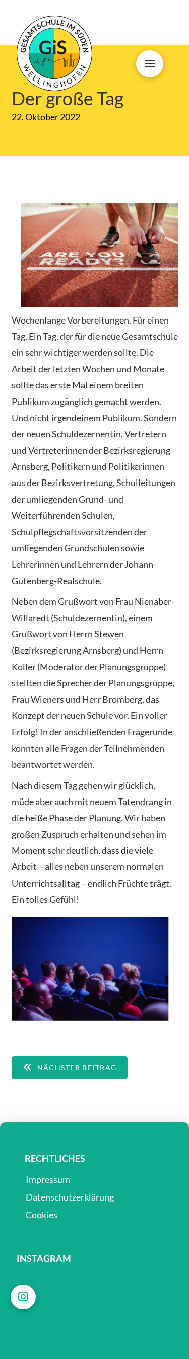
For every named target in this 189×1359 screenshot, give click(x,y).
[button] (149, 63)
